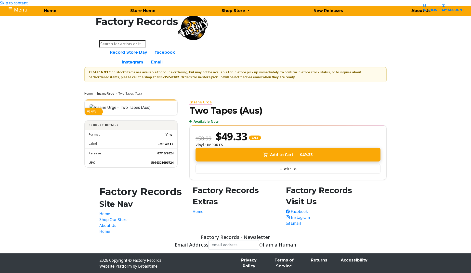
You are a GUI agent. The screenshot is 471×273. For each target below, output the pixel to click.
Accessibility (354, 260)
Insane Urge (105, 93)
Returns (319, 260)
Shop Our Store (113, 219)
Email (295, 223)
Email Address (192, 245)
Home (88, 93)
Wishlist (290, 169)
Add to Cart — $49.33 (291, 154)
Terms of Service (284, 263)
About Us (107, 225)
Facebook (299, 211)
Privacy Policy (249, 263)
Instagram (300, 217)
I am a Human (279, 245)
